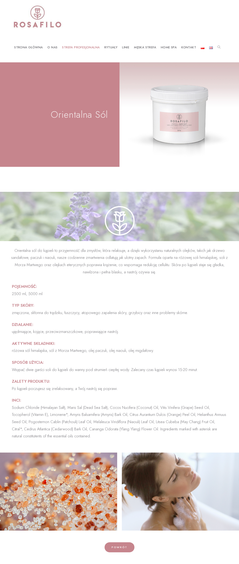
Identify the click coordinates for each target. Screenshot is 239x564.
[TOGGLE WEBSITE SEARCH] (219, 47)
